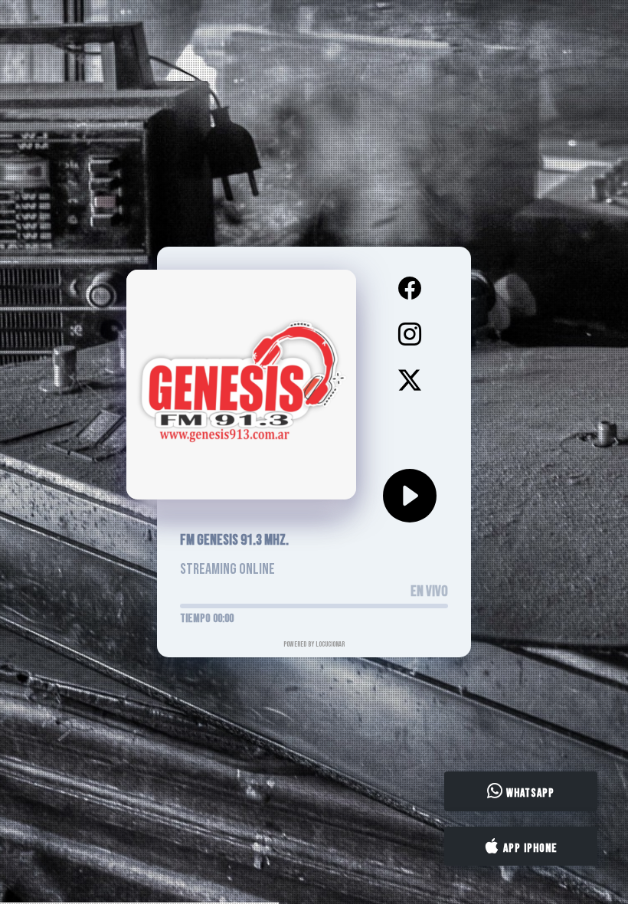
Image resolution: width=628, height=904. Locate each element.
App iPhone (529, 847)
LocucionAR (330, 644)
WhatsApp (528, 793)
